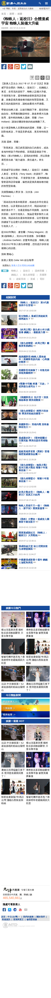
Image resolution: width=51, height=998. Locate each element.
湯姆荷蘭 (39, 270)
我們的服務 (28, 917)
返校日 (26, 270)
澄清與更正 (18, 919)
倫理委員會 (32, 919)
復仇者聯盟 (29, 274)
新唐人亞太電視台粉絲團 (22, 265)
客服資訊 (6, 919)
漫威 (32, 279)
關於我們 (40, 917)
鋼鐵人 (14, 274)
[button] (25, 46)
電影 (42, 279)
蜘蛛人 (14, 270)
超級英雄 (21, 279)
